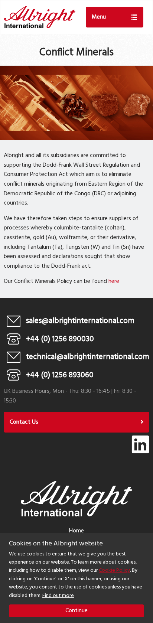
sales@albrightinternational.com (80, 321)
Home (76, 531)
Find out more (58, 595)
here (113, 281)
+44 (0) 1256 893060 (60, 375)
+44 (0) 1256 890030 (60, 339)
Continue (76, 611)
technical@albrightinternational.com (87, 357)
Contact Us (24, 422)
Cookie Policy (114, 570)
